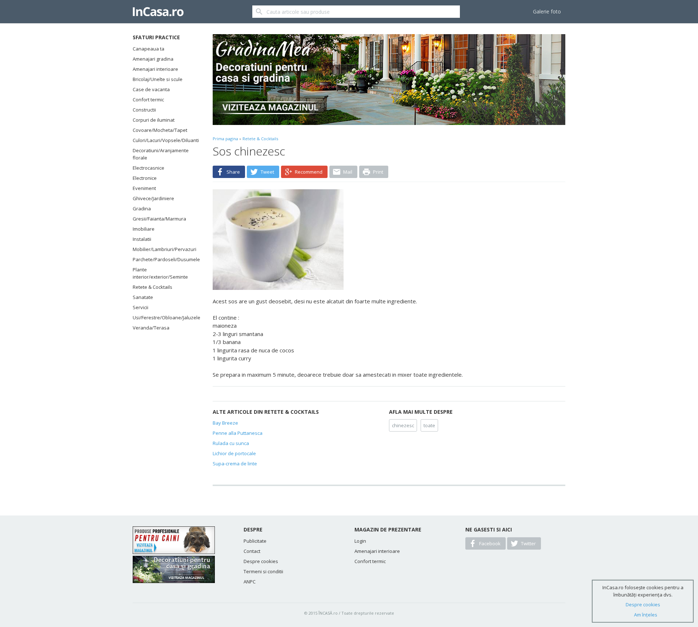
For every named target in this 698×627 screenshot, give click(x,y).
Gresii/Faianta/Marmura (159, 218)
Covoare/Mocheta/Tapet (160, 130)
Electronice (145, 178)
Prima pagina (225, 138)
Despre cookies (261, 561)
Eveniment (144, 188)
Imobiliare (144, 229)
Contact (252, 551)
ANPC (250, 581)
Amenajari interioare (155, 69)
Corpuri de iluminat (153, 120)
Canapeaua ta (148, 48)
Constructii (144, 109)
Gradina (142, 208)
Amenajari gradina (153, 59)
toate (429, 425)
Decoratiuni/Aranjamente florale (161, 154)
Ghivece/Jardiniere (153, 198)
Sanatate (143, 297)
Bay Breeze (225, 423)
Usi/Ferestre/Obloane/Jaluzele (163, 317)
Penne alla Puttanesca (237, 433)
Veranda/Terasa (151, 327)
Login (360, 541)
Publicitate (255, 541)
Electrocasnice (148, 168)
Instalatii (142, 239)
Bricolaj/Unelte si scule (157, 79)
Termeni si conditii (263, 571)
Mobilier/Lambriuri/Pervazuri (163, 249)
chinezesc (403, 425)
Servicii (140, 307)
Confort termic (148, 99)
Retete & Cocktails (152, 287)
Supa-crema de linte (235, 463)
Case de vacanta (151, 89)
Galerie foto (547, 11)
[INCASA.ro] (158, 11)
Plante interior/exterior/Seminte (160, 273)
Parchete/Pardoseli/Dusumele (163, 259)
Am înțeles (645, 614)
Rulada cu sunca (231, 443)
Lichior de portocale (234, 453)
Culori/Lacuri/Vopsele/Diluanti (163, 140)
